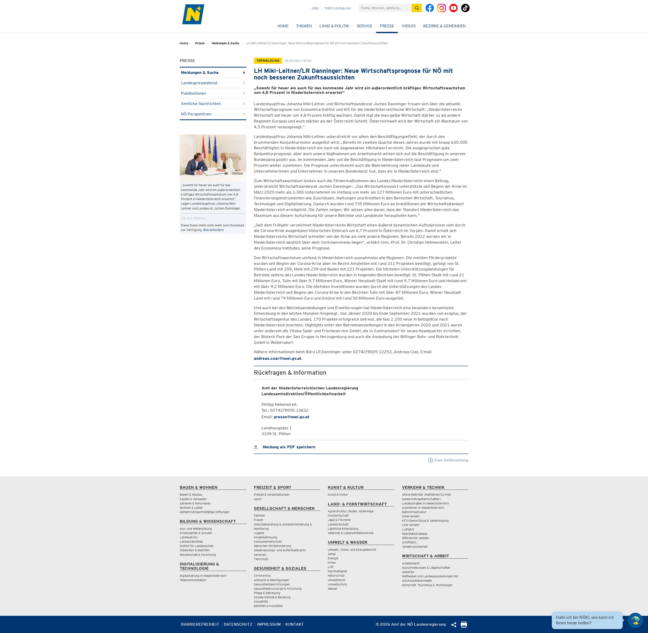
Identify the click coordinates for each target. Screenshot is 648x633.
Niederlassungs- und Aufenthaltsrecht (280, 550)
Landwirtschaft (338, 524)
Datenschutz (238, 624)
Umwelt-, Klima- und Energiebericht (352, 550)
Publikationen (193, 93)
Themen (304, 26)
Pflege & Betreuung (267, 593)
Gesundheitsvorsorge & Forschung (277, 588)
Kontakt (294, 624)
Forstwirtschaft (338, 515)
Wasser (332, 588)
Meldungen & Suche (225, 43)
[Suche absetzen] (417, 8)
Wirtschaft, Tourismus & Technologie (427, 585)
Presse (387, 26)
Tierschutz (261, 559)
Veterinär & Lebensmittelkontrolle (350, 533)
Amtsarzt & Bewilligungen (271, 580)
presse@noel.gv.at (291, 416)
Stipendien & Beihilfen (195, 550)
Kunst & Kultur (338, 494)
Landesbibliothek (191, 541)
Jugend (259, 533)
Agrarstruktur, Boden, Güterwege (351, 511)
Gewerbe (408, 572)
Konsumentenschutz (268, 541)
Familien (259, 515)
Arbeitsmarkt (411, 563)
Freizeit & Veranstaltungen (272, 494)
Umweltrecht (336, 580)
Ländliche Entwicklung (343, 529)
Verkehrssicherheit (415, 546)
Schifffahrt (409, 542)
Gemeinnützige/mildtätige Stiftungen (204, 512)
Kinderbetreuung (265, 537)
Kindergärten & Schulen (196, 533)
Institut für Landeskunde (196, 546)
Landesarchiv (189, 537)
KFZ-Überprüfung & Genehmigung (425, 520)
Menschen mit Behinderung (272, 546)
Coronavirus (262, 575)
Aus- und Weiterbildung (196, 529)
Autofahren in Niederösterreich (423, 508)
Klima (331, 562)
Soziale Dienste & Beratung (272, 597)
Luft (330, 567)
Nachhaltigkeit (337, 571)
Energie (333, 558)
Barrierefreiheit (200, 624)
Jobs (315, 8)
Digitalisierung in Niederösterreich (203, 576)
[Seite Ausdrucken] (463, 626)
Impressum (269, 624)
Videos (409, 26)
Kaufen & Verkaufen (193, 499)
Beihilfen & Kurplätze (268, 606)
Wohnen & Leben (191, 508)
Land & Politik (334, 26)
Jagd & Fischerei (339, 520)
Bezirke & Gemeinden (444, 26)
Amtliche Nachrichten (201, 103)
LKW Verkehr (411, 525)
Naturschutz (336, 575)
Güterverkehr (411, 516)
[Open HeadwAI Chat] (635, 620)
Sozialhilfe (261, 601)
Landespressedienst (199, 82)
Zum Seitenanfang (450, 460)
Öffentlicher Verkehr (415, 538)
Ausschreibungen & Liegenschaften (426, 567)
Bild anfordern (213, 230)
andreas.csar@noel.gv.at (277, 358)
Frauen (258, 520)
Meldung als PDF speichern (288, 447)
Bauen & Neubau (191, 494)
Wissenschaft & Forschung (198, 555)
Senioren (260, 555)
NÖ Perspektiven (196, 114)
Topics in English (337, 8)
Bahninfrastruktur (414, 512)
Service (364, 26)
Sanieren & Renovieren (195, 503)
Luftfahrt (408, 529)
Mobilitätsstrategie (414, 534)
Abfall (332, 554)
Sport (257, 499)
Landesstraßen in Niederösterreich (425, 503)
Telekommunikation (193, 580)
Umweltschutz (337, 584)
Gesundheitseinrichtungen (272, 584)
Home (283, 26)
